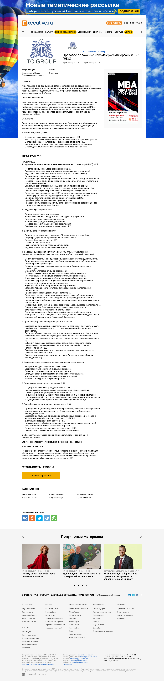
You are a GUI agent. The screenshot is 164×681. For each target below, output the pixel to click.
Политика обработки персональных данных (38, 664)
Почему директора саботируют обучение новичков (39, 575)
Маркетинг (97, 618)
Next (141, 536)
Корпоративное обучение (78, 609)
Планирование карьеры (54, 621)
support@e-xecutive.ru (80, 662)
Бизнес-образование (65, 32)
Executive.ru (35, 659)
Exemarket (96, 628)
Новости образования (30, 641)
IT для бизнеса (98, 625)
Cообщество (27, 604)
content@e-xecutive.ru (79, 661)
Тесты (71, 631)
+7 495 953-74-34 (129, 655)
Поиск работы (50, 612)
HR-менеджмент (29, 571)
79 (138, 571)
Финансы (97, 32)
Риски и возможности (125, 615)
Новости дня (26, 632)
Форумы (119, 32)
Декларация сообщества (63, 595)
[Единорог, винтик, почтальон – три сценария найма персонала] (82, 556)
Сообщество (37, 32)
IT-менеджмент (98, 615)
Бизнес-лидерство (99, 609)
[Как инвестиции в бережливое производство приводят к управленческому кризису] (123, 556)
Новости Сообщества (30, 644)
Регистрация (136, 23)
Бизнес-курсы (74, 621)
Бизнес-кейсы (74, 625)
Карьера (49, 32)
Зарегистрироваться (41, 475)
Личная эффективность (54, 618)
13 (89, 571)
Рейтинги (72, 618)
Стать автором (114, 23)
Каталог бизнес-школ (77, 637)
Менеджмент (84, 32)
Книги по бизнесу (75, 628)
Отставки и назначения (30, 638)
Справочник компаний (53, 628)
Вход (126, 23)
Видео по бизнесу (76, 634)
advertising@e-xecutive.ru (79, 659)
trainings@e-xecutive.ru (88, 657)
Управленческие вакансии (55, 625)
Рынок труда (50, 615)
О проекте (27, 595)
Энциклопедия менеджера (103, 631)
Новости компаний (29, 635)
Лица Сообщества (28, 609)
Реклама (44, 595)
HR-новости (26, 648)
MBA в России (74, 612)
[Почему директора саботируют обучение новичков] (41, 556)
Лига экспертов (27, 612)
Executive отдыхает (29, 621)
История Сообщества (29, 615)
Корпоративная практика (115, 571)
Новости (108, 32)
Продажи (96, 621)
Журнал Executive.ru (29, 618)
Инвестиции (121, 618)
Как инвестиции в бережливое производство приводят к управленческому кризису (120, 576)
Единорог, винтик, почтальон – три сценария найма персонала (82, 575)
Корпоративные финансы (126, 609)
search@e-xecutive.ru (86, 655)
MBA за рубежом (75, 615)
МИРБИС (128, 32)
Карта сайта (67, 664)
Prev (23, 536)
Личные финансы (123, 612)
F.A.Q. (36, 595)
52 (48, 571)
